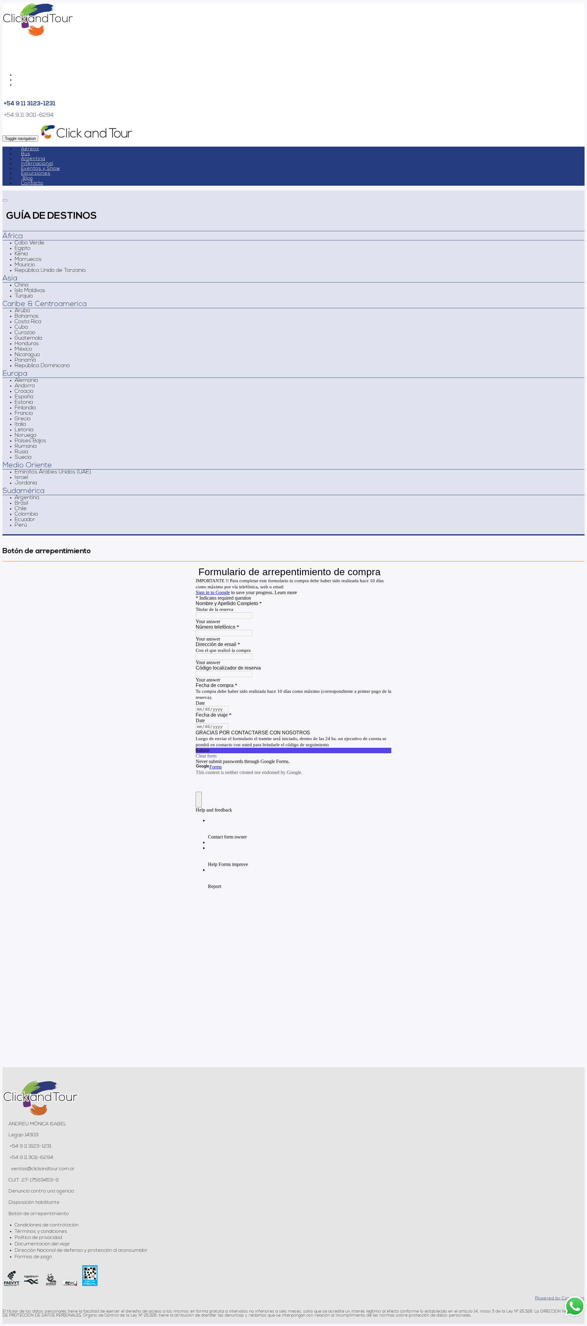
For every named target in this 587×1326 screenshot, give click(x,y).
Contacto (32, 183)
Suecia (23, 457)
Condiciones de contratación (47, 1225)
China (21, 285)
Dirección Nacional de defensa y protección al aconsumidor (81, 1250)
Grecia (23, 419)
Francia (24, 413)
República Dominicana (42, 366)
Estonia (24, 402)
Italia (20, 424)
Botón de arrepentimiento (39, 1213)
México (23, 349)
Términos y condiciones (41, 1231)
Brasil (21, 503)
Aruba (22, 311)
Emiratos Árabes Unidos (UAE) (53, 472)
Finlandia (25, 408)
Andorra (25, 386)
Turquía (24, 296)
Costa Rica (28, 322)
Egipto (23, 248)
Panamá (25, 360)
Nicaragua (27, 355)
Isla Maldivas (30, 291)
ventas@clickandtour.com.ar (42, 1169)
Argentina (33, 159)
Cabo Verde (29, 243)
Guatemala (28, 338)
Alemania (26, 380)
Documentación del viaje (42, 1244)
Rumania (26, 446)
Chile (21, 509)
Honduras (27, 344)
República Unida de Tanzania (50, 270)
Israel (21, 477)
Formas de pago (33, 1257)
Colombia (26, 514)
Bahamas (27, 316)
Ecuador (25, 520)
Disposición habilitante (34, 1202)
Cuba (21, 327)
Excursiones (35, 173)
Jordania (26, 483)
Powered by (560, 1298)
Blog (28, 178)
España (24, 397)
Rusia (21, 452)
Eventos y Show (40, 168)
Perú (21, 525)
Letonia (24, 430)
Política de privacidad (38, 1237)
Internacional (37, 164)
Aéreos (30, 149)
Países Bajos (30, 441)
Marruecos (28, 259)
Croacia (24, 391)
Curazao (25, 333)
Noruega (25, 435)
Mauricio (25, 265)
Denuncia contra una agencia (41, 1191)
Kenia (21, 254)
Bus (25, 154)
